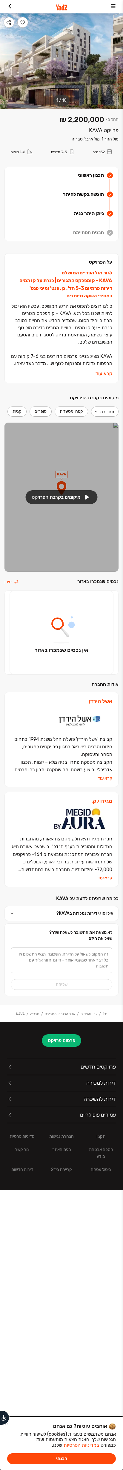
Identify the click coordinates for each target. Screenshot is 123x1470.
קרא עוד (104, 373)
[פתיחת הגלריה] (61, 61)
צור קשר (22, 1149)
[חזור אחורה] (9, 6)
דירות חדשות (22, 1169)
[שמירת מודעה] (22, 22)
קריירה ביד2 (61, 1169)
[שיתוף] (9, 22)
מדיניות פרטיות (22, 1136)
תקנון (100, 1136)
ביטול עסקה (101, 1169)
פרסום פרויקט (61, 1040)
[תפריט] (113, 6)
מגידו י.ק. (101, 801)
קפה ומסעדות (71, 411)
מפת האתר (61, 1149)
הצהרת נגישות (61, 1136)
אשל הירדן (100, 701)
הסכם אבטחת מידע (101, 1153)
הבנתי (61, 1458)
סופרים (41, 411)
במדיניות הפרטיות (81, 1445)
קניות (17, 411)
